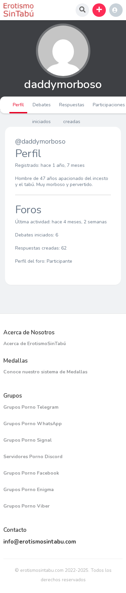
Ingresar (116, 10)
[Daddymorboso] (63, 51)
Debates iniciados (41, 107)
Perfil (18, 105)
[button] (99, 10)
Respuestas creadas (71, 107)
